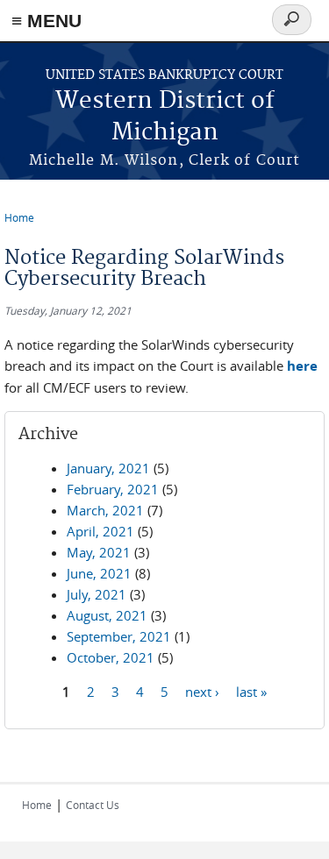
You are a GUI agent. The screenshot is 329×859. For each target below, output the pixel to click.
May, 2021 (99, 552)
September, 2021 (119, 636)
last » (251, 691)
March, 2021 (105, 510)
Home (19, 217)
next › (202, 691)
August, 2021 (107, 615)
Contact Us (92, 805)
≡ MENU (46, 21)
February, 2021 (113, 489)
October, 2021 (110, 657)
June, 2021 (99, 573)
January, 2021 (108, 468)
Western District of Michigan (165, 117)
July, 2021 (96, 594)
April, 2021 (100, 531)
